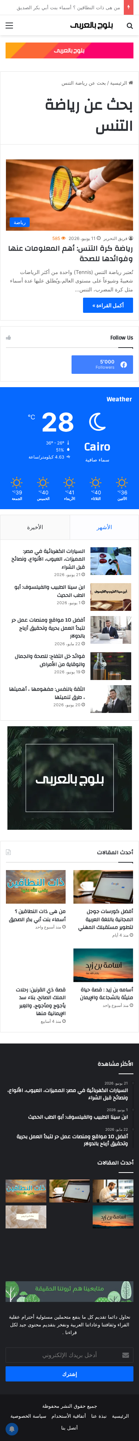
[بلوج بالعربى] (90, 25)
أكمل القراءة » (108, 305)
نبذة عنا (99, 1416)
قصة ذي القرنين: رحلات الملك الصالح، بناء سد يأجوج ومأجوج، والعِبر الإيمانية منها (41, 1002)
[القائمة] (9, 28)
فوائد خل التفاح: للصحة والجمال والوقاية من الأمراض (50, 660)
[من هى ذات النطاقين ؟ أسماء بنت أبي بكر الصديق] (36, 887)
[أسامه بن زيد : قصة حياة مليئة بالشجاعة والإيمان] (103, 965)
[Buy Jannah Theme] (69, 50)
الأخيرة (35, 527)
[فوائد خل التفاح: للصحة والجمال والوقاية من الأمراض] (110, 666)
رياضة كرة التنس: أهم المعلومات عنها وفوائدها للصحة (70, 253)
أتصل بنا (69, 1428)
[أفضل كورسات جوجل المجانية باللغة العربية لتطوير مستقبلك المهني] (103, 887)
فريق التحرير (115, 238)
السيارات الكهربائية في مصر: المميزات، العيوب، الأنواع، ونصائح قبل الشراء (48, 559)
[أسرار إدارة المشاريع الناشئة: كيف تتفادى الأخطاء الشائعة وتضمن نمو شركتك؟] (113, 1242)
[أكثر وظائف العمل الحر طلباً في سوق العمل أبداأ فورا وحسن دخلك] (113, 1191)
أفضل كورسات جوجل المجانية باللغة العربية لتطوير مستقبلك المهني (105, 919)
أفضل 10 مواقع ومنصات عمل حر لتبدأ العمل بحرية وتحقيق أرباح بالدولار (48, 628)
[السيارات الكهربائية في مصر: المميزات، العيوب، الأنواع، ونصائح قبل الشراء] (110, 561)
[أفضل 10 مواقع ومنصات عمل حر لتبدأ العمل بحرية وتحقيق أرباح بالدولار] (110, 630)
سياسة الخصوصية (28, 1416)
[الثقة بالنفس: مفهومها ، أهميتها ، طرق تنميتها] (110, 699)
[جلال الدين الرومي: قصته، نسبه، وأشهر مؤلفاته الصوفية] (26, 1216)
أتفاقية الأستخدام (69, 1416)
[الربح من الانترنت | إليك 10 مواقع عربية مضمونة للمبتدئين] (69, 1216)
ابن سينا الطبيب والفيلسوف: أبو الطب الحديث (49, 591)
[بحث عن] (129, 28)
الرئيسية (119, 83)
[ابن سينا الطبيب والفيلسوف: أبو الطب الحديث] (110, 597)
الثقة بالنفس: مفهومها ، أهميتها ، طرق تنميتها (47, 693)
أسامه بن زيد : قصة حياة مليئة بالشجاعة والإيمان (106, 994)
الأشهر (104, 527)
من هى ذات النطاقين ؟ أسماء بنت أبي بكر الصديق (37, 915)
